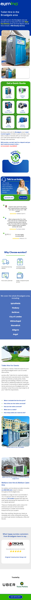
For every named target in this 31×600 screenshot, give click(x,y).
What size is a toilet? (10, 409)
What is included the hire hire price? (15, 400)
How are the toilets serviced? (13, 406)
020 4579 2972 (8, 198)
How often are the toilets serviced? (14, 403)
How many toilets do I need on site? (15, 412)
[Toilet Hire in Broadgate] (15, 361)
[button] (15, 400)
